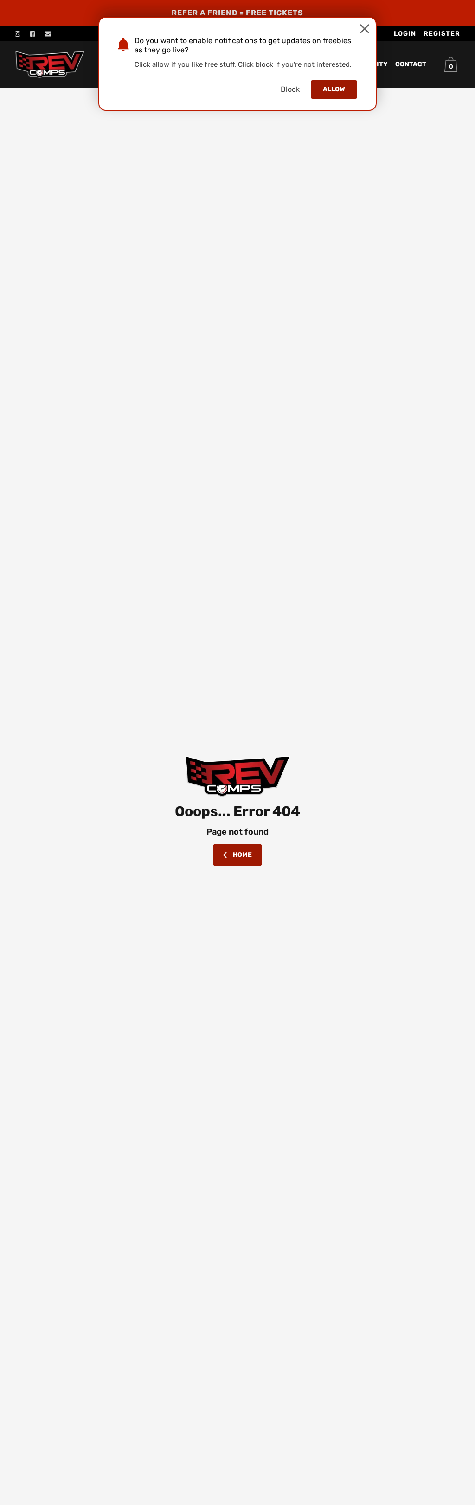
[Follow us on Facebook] (32, 34)
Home (242, 855)
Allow (334, 89)
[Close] (364, 28)
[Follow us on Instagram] (17, 34)
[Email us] (48, 34)
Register (442, 34)
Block (290, 89)
